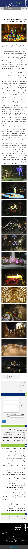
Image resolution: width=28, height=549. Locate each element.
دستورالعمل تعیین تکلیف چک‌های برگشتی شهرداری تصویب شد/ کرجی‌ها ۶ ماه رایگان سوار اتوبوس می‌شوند (15, 438)
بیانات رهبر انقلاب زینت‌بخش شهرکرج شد (17, 498)
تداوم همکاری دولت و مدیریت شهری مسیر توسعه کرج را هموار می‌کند (14, 441)
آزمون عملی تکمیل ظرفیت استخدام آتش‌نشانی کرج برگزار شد (14, 474)
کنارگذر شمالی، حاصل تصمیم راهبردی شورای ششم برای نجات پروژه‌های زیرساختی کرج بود (14, 429)
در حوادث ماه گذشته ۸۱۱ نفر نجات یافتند (18, 460)
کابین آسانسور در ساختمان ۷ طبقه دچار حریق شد (16, 458)
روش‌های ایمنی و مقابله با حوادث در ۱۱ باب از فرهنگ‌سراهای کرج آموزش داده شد (14, 466)
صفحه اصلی (20, 533)
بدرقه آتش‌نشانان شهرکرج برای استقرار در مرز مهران (15, 487)
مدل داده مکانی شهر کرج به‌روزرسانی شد (18, 480)
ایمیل (24, 402)
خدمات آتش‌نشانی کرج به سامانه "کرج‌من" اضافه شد (15, 503)
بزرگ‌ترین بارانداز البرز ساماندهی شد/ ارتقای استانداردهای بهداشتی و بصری (15, 452)
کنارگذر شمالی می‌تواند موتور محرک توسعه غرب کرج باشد (15, 432)
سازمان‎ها (23, 8)
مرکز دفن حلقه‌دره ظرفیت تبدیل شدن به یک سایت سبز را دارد (13, 462)
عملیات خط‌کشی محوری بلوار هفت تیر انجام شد (16, 510)
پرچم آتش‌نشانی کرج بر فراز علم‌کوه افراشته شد (16, 464)
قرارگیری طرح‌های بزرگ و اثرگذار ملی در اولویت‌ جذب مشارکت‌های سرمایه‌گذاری (15, 493)
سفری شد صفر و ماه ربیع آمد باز (19, 469)
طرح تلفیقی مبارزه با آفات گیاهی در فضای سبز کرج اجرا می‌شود (13, 496)
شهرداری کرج (22, 385)
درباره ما (2, 533)
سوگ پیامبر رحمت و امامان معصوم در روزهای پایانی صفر (14, 476)
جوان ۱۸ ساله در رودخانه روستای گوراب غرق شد (16, 506)
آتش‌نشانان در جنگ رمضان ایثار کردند (18, 489)
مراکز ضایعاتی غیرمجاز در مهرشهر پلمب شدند (17, 483)
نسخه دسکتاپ (14, 547)
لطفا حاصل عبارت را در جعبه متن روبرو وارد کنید (16, 414)
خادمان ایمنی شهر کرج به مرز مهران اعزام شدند (16, 485)
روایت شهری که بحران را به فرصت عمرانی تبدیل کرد (15, 519)
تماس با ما (8, 533)
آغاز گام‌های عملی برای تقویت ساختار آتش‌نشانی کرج (15, 472)
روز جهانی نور (22, 390)
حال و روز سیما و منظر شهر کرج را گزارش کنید (16, 505)
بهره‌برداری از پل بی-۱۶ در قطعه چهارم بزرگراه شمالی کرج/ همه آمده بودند (14, 434)
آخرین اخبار (21, 426)
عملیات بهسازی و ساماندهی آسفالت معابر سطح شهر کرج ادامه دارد (14, 500)
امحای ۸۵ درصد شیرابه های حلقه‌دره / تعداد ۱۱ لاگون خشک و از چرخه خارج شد (14, 449)
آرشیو (14, 533)
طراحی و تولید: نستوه (14, 543)
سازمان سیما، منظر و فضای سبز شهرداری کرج (17, 387)
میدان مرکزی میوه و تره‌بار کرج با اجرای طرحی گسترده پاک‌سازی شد (15, 455)
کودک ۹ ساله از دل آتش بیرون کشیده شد (17, 491)
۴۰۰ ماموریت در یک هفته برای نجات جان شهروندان (15, 470)
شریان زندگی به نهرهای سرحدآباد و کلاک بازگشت (16, 478)
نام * (24, 398)
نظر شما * (23, 405)
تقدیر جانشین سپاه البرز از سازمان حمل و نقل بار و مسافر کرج (13, 508)
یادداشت (22, 514)
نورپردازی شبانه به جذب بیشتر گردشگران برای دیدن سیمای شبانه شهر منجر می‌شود (15, 20)
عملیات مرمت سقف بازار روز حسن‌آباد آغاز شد (17, 481)
